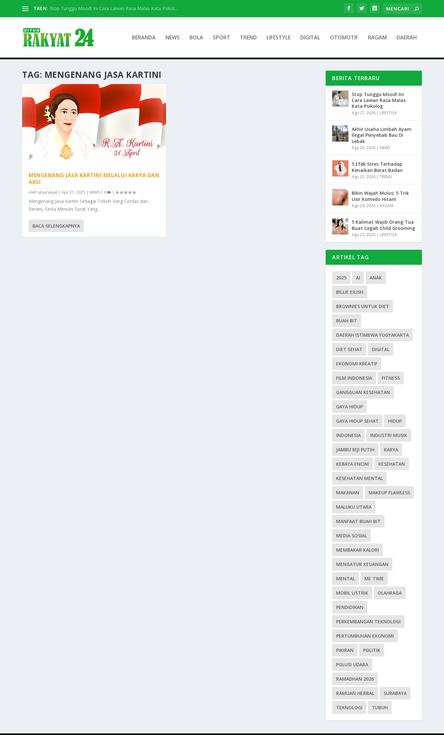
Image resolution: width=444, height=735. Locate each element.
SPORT (221, 38)
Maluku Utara (354, 507)
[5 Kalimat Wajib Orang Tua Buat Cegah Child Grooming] (340, 226)
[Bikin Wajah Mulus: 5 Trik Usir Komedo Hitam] (340, 197)
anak (376, 278)
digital (380, 349)
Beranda (144, 38)
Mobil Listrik (352, 593)
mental (345, 578)
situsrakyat (48, 192)
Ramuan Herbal (355, 693)
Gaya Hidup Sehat (357, 421)
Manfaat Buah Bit (358, 521)
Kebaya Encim (352, 464)
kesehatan (391, 464)
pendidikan (349, 607)
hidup (395, 421)
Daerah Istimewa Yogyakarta (372, 335)
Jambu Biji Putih (355, 449)
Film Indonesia (354, 378)
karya (391, 449)
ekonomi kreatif (356, 363)
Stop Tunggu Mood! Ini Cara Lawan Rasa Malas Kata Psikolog (379, 100)
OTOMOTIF (344, 38)
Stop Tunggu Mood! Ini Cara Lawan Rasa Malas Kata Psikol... (113, 8)
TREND (248, 38)
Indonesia (348, 435)
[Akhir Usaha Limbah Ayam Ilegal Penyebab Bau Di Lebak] (340, 133)
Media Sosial (351, 535)
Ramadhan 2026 (355, 679)
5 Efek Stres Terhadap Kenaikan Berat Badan (377, 167)
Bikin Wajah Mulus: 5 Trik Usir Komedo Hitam (380, 196)
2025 (341, 278)
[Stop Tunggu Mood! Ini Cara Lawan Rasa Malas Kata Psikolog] (340, 99)
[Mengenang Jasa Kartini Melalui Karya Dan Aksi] (94, 124)
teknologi (349, 707)
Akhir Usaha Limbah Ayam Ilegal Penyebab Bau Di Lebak (381, 135)
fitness (391, 378)
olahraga (390, 593)
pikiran (345, 650)
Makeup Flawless (389, 492)
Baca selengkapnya (56, 226)
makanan (347, 492)
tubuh (380, 707)
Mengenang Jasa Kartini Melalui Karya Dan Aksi (94, 179)
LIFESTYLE (279, 38)
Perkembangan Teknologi (368, 621)
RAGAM (377, 38)
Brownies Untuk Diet (362, 306)
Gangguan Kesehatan (363, 392)
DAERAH (407, 38)
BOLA (196, 38)
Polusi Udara (352, 664)
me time (374, 578)
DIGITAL (310, 38)
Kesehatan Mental (359, 478)
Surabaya (395, 693)
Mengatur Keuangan (362, 564)
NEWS (172, 38)
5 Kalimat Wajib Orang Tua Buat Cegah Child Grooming (383, 225)
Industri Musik (388, 435)
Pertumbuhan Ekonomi (365, 636)
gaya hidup (349, 406)
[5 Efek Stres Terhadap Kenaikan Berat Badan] (340, 168)
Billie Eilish (349, 292)
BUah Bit (346, 321)
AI (358, 278)
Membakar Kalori (357, 550)
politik (371, 650)
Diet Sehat (349, 349)
